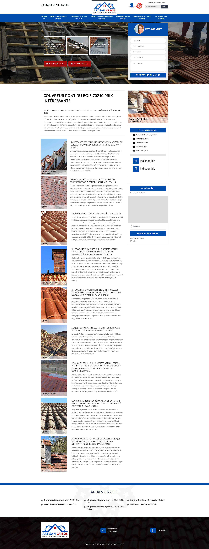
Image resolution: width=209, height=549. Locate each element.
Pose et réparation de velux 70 (123, 18)
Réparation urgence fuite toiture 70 (79, 18)
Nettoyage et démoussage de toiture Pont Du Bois (61, 500)
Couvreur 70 (44, 18)
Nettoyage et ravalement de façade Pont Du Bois (147, 500)
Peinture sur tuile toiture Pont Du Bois (143, 504)
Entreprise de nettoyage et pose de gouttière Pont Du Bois (105, 501)
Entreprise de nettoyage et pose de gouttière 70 (102, 18)
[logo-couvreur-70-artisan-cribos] (104, 7)
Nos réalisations (55, 64)
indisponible (49, 5)
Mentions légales (117, 544)
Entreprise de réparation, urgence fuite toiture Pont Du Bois (105, 508)
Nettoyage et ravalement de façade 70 (58, 18)
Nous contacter (79, 64)
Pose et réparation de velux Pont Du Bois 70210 (60, 504)
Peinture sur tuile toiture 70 (161, 18)
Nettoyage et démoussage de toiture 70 (142, 18)
